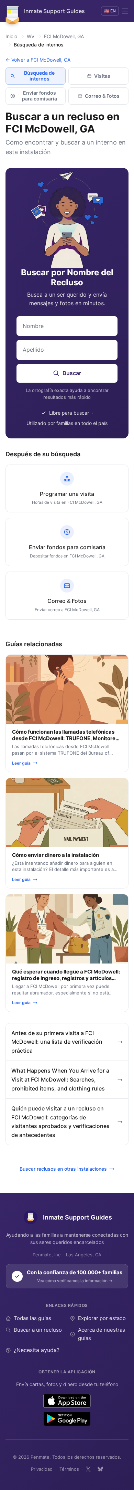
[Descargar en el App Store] (67, 1401)
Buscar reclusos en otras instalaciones (63, 1169)
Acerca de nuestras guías (101, 1334)
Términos (69, 1469)
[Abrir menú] (125, 11)
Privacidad (42, 1469)
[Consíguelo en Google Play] (67, 1419)
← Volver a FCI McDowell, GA (37, 60)
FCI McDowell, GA (64, 36)
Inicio (11, 36)
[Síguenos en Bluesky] (100, 1469)
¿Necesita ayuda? (36, 1350)
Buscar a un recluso (38, 1330)
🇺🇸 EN (110, 10)
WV (30, 36)
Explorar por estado (102, 1318)
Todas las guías (32, 1318)
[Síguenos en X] (88, 1469)
